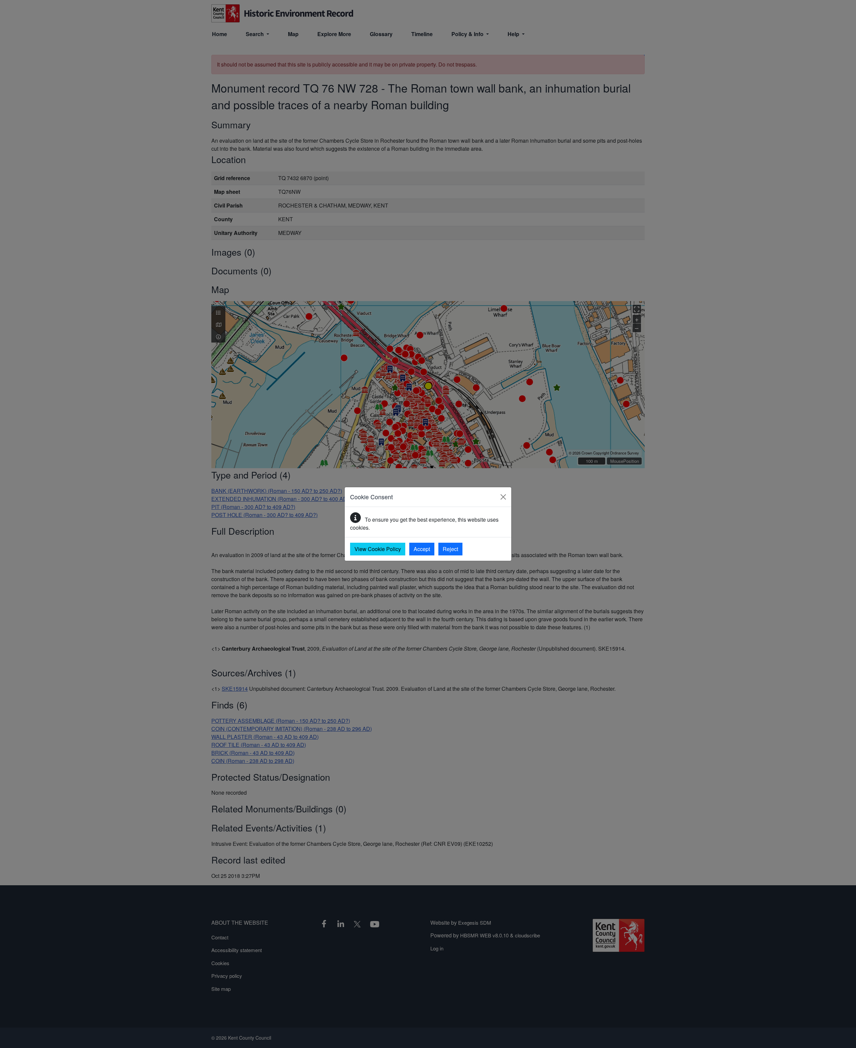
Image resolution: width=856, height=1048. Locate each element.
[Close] (503, 497)
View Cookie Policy (377, 549)
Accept (422, 549)
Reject (450, 549)
